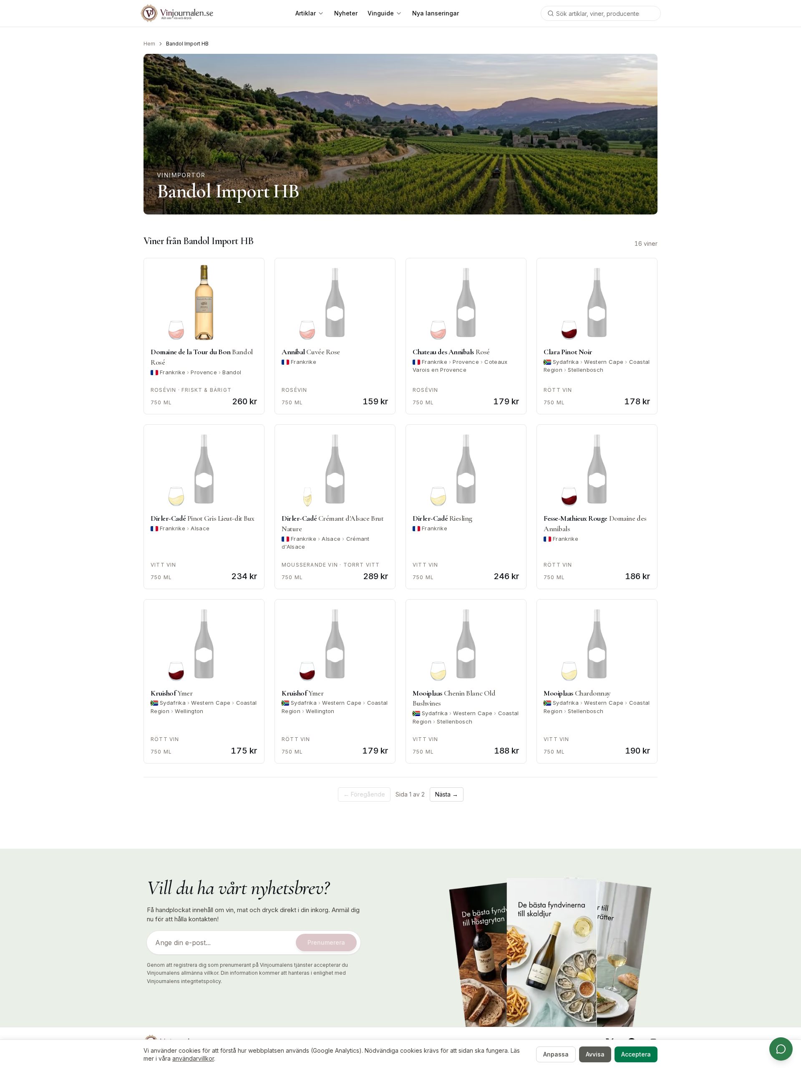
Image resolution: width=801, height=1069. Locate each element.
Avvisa (595, 1054)
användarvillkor (193, 1058)
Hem (149, 43)
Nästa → (446, 794)
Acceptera (636, 1054)
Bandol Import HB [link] (187, 43)
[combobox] (601, 13)
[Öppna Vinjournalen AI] (781, 1049)
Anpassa (556, 1054)
